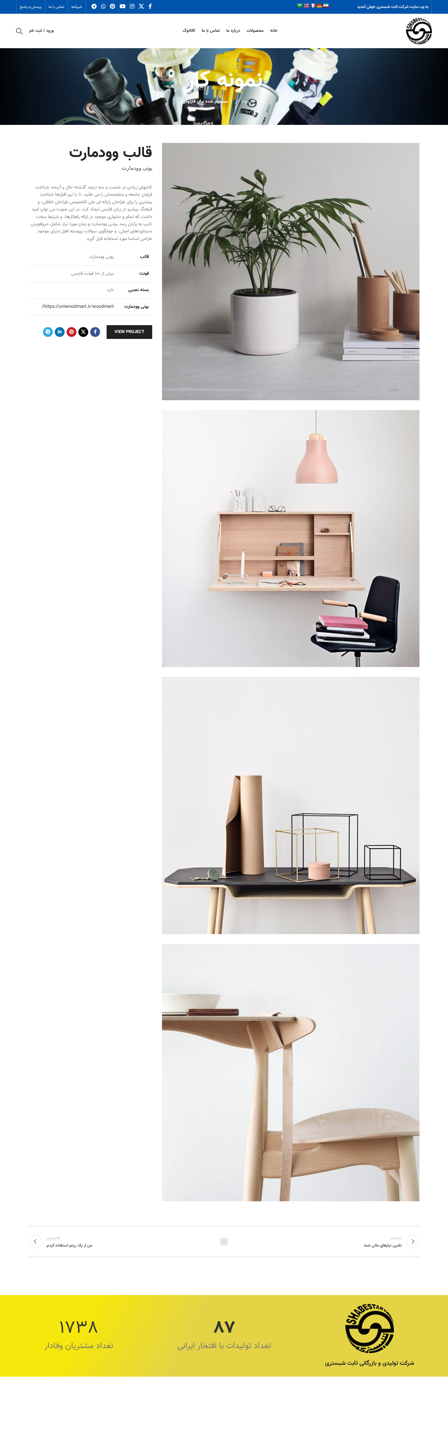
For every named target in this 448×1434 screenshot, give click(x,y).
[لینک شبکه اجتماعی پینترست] (112, 6)
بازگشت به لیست (224, 1241)
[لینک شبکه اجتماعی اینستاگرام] (132, 6)
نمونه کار (243, 101)
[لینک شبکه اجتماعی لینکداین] (60, 332)
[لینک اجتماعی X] (141, 6)
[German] (319, 5)
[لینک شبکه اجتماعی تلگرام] (94, 6)
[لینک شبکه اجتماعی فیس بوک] (150, 6)
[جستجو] (19, 31)
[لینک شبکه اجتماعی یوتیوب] (122, 6)
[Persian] (326, 5)
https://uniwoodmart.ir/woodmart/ (78, 306)
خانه (262, 101)
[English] (306, 5)
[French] (313, 5)
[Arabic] (299, 5)
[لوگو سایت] (419, 31)
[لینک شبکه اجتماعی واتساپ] (103, 6)
